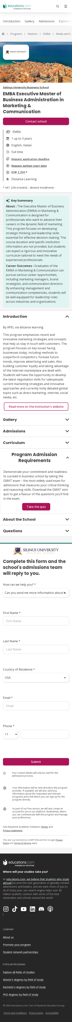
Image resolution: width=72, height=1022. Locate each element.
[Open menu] (65, 6)
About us (8, 937)
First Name (11, 613)
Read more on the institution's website (36, 407)
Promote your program (17, 944)
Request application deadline (30, 159)
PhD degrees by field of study (20, 994)
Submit (36, 762)
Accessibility (52, 1013)
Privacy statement (12, 830)
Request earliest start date (29, 166)
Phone (8, 726)
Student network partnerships (20, 952)
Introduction (11, 21)
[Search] (57, 6)
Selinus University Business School (26, 87)
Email (8, 698)
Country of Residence (19, 669)
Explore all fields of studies (19, 972)
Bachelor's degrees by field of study (24, 987)
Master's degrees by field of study (23, 979)
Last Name (11, 641)
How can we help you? (19, 584)
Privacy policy (36, 1013)
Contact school (36, 121)
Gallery (29, 21)
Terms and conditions (15, 1013)
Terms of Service (22, 843)
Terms (44, 826)
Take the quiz (36, 507)
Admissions (46, 21)
